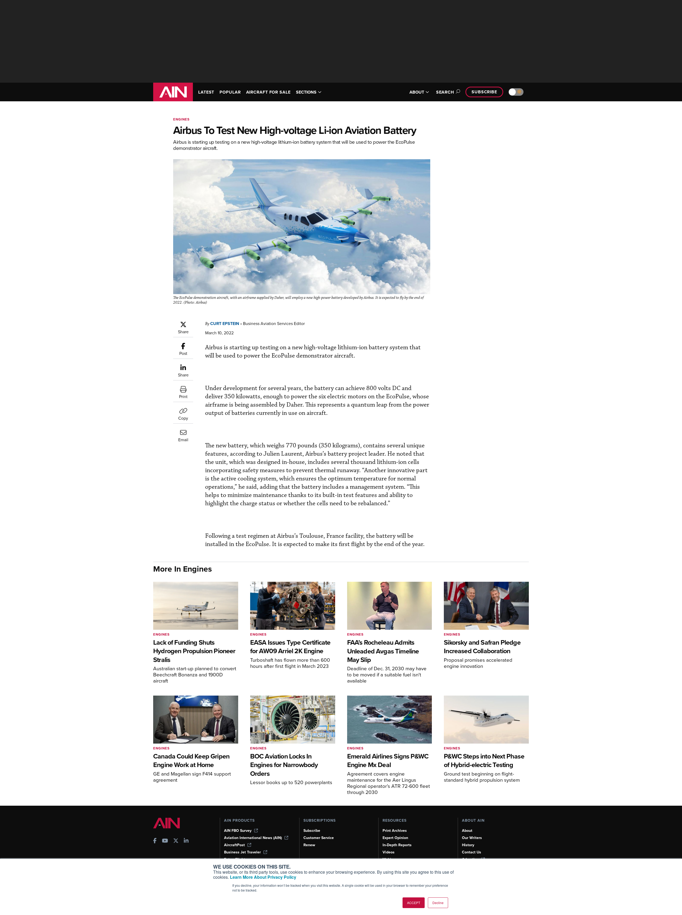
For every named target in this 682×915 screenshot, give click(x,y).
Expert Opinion (395, 838)
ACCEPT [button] (413, 902)
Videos (389, 852)
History (468, 845)
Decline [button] (438, 902)
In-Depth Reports (397, 845)
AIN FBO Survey (237, 830)
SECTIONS (306, 92)
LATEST (206, 92)
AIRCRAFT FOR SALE (268, 92)
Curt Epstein (224, 323)
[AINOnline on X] (175, 841)
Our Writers (472, 838)
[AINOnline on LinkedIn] (186, 841)
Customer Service (318, 838)
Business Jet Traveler (242, 852)
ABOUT (416, 92)
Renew (309, 845)
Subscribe (484, 92)
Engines (181, 119)
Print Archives (395, 830)
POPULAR (230, 92)
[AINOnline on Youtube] (165, 841)
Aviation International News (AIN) (253, 838)
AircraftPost (234, 845)
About (467, 830)
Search (445, 92)
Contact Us (471, 852)
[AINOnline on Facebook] (155, 841)
